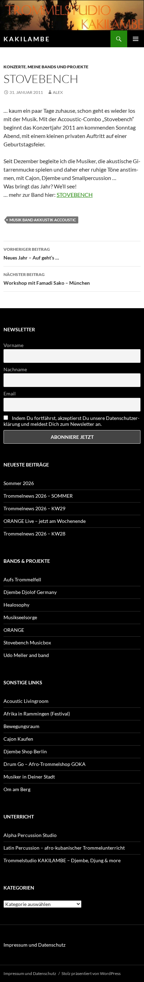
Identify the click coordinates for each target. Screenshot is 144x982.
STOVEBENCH (75, 194)
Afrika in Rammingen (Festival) (36, 714)
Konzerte (14, 66)
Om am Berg (16, 789)
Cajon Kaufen (18, 739)
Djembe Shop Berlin (25, 751)
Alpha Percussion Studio (30, 835)
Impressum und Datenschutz (34, 945)
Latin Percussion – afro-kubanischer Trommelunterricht (64, 848)
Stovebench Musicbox (27, 642)
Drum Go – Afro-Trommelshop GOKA (44, 764)
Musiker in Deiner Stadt (29, 777)
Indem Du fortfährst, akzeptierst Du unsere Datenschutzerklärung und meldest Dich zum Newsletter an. (71, 421)
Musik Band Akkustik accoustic (42, 219)
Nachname (15, 369)
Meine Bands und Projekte (58, 66)
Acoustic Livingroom (26, 701)
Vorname (13, 345)
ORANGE (13, 630)
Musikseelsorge (20, 617)
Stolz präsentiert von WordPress (91, 973)
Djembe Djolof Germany (30, 592)
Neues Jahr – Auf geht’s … (31, 254)
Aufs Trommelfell (22, 579)
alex (58, 92)
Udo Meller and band (26, 655)
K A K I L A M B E (26, 39)
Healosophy (16, 605)
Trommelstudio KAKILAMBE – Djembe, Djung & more (62, 860)
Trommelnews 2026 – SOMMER (38, 496)
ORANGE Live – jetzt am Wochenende (44, 521)
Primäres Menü (135, 38)
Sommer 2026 (18, 483)
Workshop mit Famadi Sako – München (46, 279)
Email (9, 393)
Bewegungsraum (21, 726)
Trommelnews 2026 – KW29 (34, 508)
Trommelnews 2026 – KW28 (34, 534)
